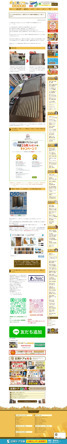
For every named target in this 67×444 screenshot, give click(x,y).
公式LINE (19, 316)
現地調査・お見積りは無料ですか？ (18, 392)
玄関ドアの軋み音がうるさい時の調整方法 (52, 265)
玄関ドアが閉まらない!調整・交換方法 (53, 262)
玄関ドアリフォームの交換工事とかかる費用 (52, 209)
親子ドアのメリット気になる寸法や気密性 (52, 95)
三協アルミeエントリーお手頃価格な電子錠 (53, 197)
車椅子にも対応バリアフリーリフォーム (53, 175)
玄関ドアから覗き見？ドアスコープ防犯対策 (52, 231)
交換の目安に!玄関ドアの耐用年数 (52, 307)
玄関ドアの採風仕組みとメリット (52, 311)
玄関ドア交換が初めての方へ (40, 427)
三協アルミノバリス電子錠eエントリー (52, 124)
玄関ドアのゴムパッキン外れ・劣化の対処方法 (53, 163)
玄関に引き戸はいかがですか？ (41, 432)
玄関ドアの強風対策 (52, 181)
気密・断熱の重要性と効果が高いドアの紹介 (52, 187)
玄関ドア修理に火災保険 (51, 222)
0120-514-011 (26, 346)
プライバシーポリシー (20, 420)
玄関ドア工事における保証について (52, 212)
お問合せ (50, 323)
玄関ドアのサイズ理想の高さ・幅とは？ (52, 293)
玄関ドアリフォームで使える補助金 (52, 219)
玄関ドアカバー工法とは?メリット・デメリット (52, 159)
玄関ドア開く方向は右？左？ (52, 314)
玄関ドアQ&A (50, 9)
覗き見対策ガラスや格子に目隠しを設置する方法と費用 (53, 235)
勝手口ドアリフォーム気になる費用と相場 (52, 99)
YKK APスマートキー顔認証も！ (52, 194)
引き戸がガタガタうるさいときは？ (52, 304)
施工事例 (32, 9)
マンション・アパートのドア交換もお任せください (53, 258)
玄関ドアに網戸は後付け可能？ (52, 127)
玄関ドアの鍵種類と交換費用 (51, 206)
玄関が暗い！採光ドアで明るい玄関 (52, 179)
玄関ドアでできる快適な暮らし (41, 420)
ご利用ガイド (51, 325)
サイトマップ (51, 322)
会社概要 (50, 319)
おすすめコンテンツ (19, 424)
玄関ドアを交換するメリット (52, 254)
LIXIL (17, 427)
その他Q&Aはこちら (27, 401)
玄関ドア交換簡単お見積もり (19, 9)
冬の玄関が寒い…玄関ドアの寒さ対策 (52, 279)
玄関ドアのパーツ (39, 418)
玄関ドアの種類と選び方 (26, 9)
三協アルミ (18, 430)
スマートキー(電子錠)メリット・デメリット (52, 130)
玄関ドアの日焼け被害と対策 (52, 184)
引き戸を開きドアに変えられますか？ (19, 397)
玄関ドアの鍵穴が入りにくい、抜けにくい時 (52, 269)
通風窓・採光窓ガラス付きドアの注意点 (53, 275)
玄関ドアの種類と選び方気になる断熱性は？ (53, 85)
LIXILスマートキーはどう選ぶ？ (52, 191)
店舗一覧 (55, 9)
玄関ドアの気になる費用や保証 (41, 421)
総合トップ (12, 9)
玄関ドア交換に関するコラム (40, 424)
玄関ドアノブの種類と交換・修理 (52, 137)
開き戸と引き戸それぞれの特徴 (51, 301)
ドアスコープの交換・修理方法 (51, 134)
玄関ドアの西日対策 (52, 290)
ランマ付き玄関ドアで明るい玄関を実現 (52, 92)
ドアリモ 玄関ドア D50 (40, 227)
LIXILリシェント (51, 104)
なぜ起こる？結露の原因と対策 (52, 287)
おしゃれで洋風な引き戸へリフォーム (52, 102)
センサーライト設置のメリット (51, 246)
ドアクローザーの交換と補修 (52, 140)
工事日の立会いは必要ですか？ (17, 394)
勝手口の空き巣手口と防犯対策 (52, 242)
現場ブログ (44, 9)
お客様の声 (38, 9)
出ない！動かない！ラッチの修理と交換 (52, 153)
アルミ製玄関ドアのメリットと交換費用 (52, 89)
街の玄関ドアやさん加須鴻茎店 (37, 184)
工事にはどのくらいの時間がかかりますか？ (20, 396)
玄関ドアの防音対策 (52, 281)
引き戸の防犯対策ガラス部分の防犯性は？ (53, 239)
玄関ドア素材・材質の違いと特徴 (52, 82)
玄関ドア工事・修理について (40, 419)
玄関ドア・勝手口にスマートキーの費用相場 (53, 216)
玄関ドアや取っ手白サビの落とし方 (52, 284)
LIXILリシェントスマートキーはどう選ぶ (53, 117)
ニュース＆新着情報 (52, 324)
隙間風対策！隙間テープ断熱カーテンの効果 (53, 272)
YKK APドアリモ (52, 106)
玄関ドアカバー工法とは (40, 431)
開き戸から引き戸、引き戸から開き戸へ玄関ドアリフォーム (52, 149)
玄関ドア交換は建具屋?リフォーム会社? (52, 296)
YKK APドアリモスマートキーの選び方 (52, 120)
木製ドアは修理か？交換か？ (52, 167)
